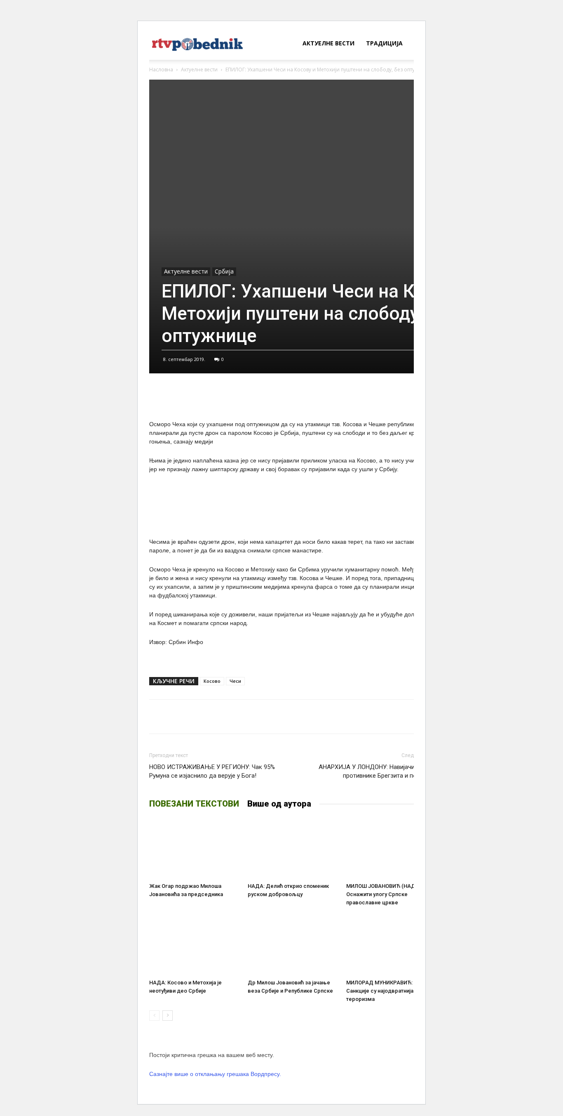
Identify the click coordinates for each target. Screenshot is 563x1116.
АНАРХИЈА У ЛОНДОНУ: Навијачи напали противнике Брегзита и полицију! (377, 771)
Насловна (161, 69)
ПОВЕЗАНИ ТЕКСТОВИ (194, 804)
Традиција (384, 43)
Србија (224, 271)
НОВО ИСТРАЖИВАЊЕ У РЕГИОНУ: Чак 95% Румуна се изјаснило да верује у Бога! (212, 771)
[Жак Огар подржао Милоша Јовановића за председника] (194, 848)
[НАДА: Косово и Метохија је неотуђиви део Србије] (194, 945)
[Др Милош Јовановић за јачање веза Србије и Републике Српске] (293, 945)
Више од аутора (279, 804)
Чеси (235, 681)
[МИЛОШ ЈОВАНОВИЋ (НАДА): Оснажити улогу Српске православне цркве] (391, 848)
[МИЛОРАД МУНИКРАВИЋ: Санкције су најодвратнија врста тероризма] (391, 945)
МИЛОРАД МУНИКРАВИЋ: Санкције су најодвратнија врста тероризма (388, 990)
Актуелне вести (328, 43)
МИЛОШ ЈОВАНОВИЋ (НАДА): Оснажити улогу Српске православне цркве (384, 894)
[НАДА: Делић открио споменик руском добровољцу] (293, 848)
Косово (212, 681)
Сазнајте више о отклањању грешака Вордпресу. (215, 1074)
